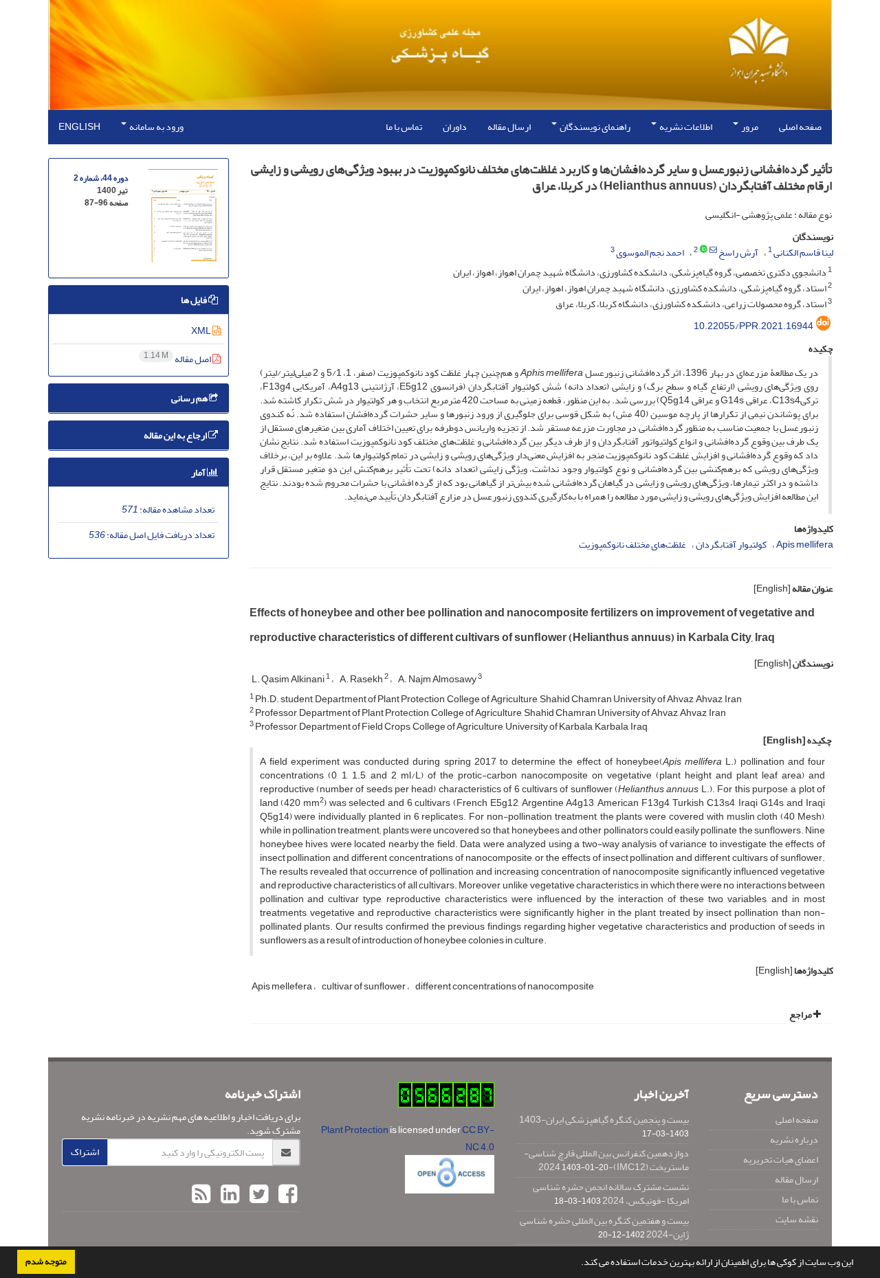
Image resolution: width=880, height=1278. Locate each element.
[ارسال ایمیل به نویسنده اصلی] (713, 250)
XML (201, 331)
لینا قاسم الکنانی (803, 252)
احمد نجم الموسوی (650, 252)
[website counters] (446, 1098)
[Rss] (201, 1195)
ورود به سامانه (156, 126)
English (79, 126)
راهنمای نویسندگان (594, 126)
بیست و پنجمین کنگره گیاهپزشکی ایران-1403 (604, 1119)
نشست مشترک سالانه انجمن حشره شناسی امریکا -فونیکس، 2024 (611, 1194)
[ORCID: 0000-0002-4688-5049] (703, 250)
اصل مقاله (178, 359)
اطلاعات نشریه (685, 126)
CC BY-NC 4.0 (478, 1138)
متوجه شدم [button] (46, 1261)
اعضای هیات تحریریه (780, 1159)
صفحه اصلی (800, 126)
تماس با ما (404, 126)
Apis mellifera (804, 544)
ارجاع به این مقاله (176, 435)
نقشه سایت (797, 1219)
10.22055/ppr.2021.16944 (753, 326)
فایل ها (194, 300)
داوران (455, 126)
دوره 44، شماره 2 (101, 178)
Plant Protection (355, 1130)
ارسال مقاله (509, 126)
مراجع (801, 1014)
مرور (749, 126)
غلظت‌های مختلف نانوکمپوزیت (632, 544)
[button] (577, 1264)
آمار (199, 472)
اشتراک (85, 1152)
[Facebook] (286, 1195)
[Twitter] (257, 1195)
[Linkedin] (228, 1195)
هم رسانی (190, 398)
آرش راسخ (738, 252)
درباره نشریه (794, 1139)
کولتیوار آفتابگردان (731, 544)
